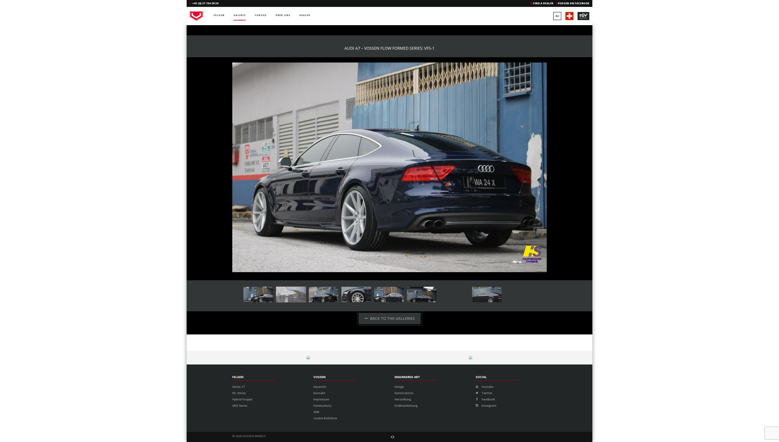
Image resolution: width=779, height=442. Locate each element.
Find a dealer (543, 3)
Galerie (239, 15)
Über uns (283, 15)
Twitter (486, 183)
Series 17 (238, 177)
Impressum (321, 190)
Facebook (488, 190)
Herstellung (403, 190)
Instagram (488, 196)
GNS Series (239, 196)
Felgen (219, 15)
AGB (316, 202)
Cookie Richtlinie (325, 208)
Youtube (487, 177)
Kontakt (319, 183)
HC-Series (239, 183)
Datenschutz (322, 196)
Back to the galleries (392, 108)
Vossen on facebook (573, 3)
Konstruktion (404, 183)
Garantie (319, 177)
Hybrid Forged (242, 190)
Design (399, 177)
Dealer (304, 15)
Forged (261, 15)
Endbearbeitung (406, 196)
